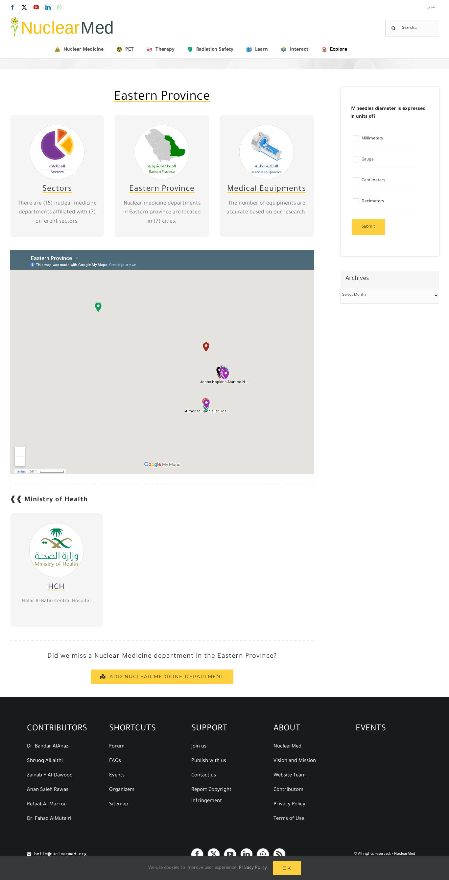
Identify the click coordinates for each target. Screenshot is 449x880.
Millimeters (372, 138)
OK (287, 868)
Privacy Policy (253, 868)
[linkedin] (246, 854)
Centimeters (373, 181)
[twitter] (213, 854)
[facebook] (197, 854)
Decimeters (372, 201)
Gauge (367, 160)
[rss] (279, 854)
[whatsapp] (263, 854)
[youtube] (230, 854)
